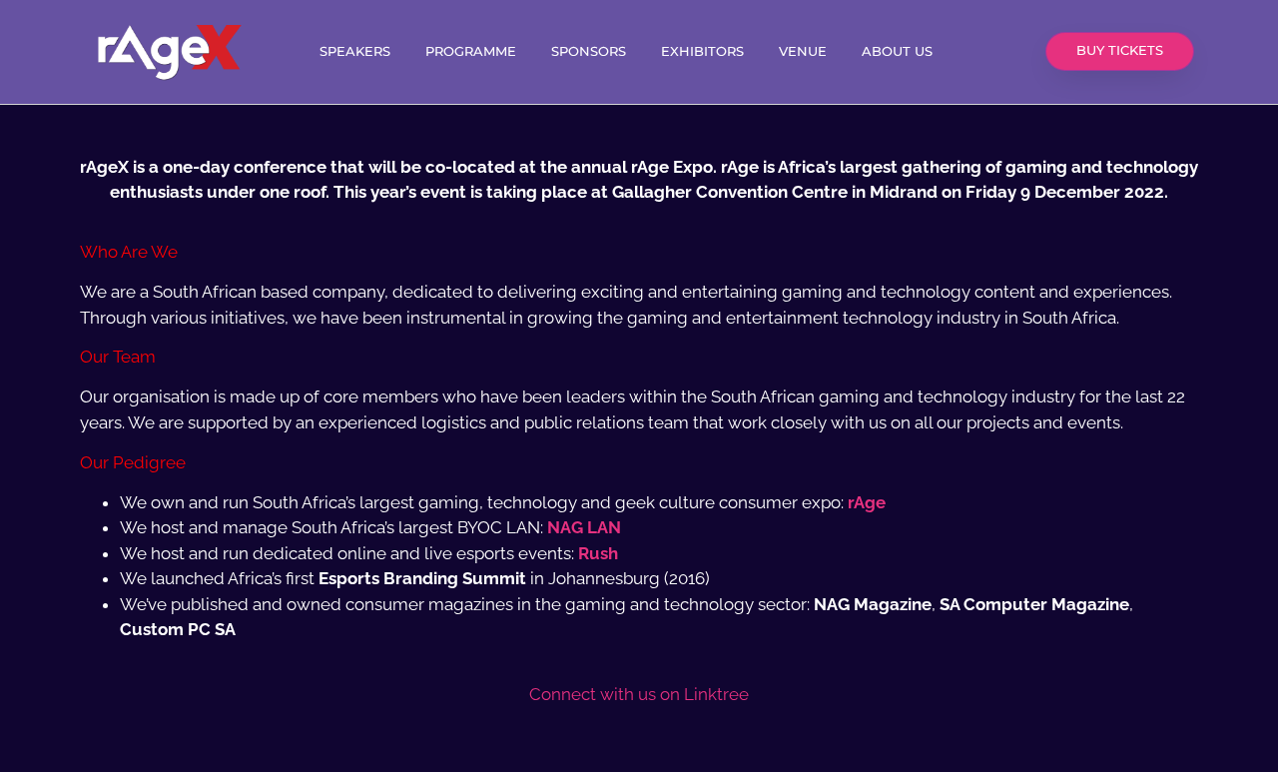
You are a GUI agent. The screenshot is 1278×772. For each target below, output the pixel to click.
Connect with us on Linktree (639, 694)
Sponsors (588, 51)
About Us (897, 51)
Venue (803, 51)
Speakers (355, 51)
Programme (470, 51)
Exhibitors (702, 51)
